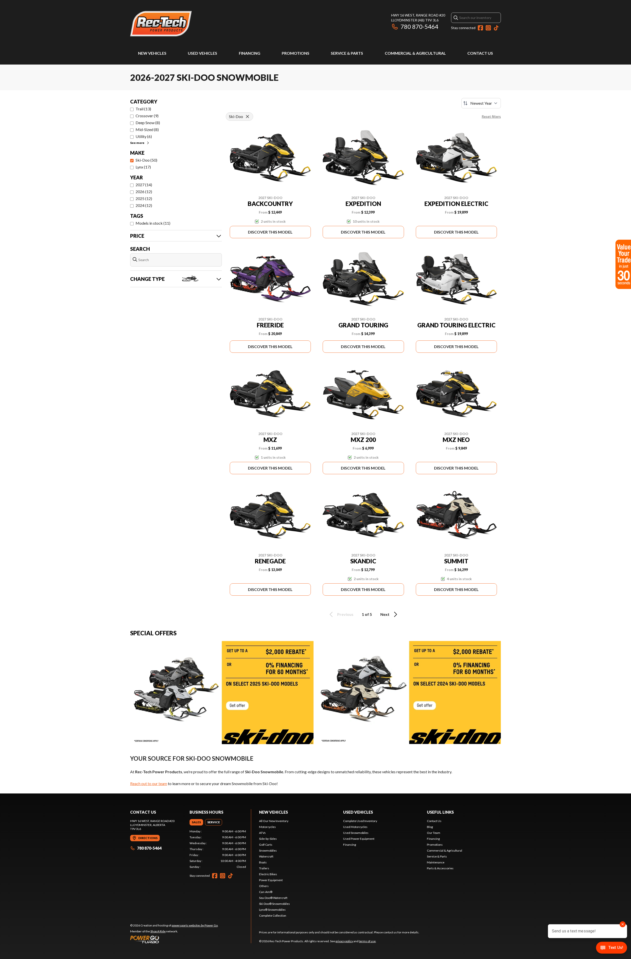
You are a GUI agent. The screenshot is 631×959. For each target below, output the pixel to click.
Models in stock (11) (153, 223)
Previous (345, 614)
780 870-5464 (419, 26)
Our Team (433, 833)
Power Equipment (271, 880)
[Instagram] (488, 28)
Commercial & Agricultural (415, 53)
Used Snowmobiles (355, 833)
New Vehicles (152, 53)
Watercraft (266, 856)
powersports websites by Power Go (195, 925)
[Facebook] (480, 28)
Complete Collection (272, 915)
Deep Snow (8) (148, 122)
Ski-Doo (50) (146, 160)
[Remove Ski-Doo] (247, 116)
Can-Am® (265, 892)
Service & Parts (347, 53)
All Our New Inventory (273, 821)
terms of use (367, 941)
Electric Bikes (268, 874)
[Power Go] (174, 939)
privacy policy (344, 941)
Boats (263, 862)
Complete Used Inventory (360, 821)
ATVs (262, 833)
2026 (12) (144, 191)
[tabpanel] (218, 849)
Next (384, 614)
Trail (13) (143, 108)
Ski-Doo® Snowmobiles (274, 904)
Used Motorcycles (355, 827)
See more (137, 143)
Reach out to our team (148, 783)
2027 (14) (144, 184)
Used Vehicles (202, 53)
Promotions (295, 53)
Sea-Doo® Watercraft (273, 898)
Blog (430, 827)
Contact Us (480, 53)
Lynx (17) (143, 167)
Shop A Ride (158, 931)
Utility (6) (144, 136)
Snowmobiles (268, 850)
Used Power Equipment (358, 839)
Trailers (264, 868)
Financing (249, 53)
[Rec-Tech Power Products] (161, 23)
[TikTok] (496, 28)
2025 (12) (144, 198)
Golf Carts (265, 844)
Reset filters (491, 116)
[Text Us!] (611, 948)
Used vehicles (358, 812)
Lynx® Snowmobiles (272, 909)
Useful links (440, 812)
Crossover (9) (147, 115)
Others (264, 886)
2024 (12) (144, 205)
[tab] (196, 822)
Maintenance (435, 862)
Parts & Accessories (440, 868)
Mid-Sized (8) (147, 129)
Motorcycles (267, 827)
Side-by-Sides (268, 839)
